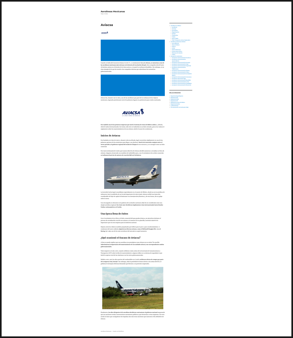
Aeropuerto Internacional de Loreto (180, 81)
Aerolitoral (174, 27)
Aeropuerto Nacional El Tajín (179, 78)
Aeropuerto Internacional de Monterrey (181, 85)
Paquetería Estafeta (175, 104)
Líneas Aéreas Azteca (177, 51)
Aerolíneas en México (176, 25)
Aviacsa (174, 46)
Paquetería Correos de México (178, 102)
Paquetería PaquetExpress (177, 96)
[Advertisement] (133, 50)
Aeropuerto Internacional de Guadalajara (182, 83)
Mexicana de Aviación (177, 53)
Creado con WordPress (118, 331)
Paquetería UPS (174, 100)
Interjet (174, 33)
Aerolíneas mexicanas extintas (178, 41)
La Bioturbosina (174, 105)
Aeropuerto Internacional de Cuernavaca (181, 77)
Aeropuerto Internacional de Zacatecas (181, 57)
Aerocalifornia (175, 43)
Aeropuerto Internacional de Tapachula (181, 65)
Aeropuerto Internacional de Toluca (180, 72)
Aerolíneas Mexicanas (113, 11)
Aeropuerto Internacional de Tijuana (181, 70)
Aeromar (174, 29)
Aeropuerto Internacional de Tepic (180, 64)
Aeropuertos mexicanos (176, 56)
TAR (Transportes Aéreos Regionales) (181, 40)
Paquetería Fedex (175, 99)
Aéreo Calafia (175, 38)
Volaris (173, 37)
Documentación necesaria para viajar (180, 107)
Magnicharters (175, 32)
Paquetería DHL (174, 97)
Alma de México (176, 45)
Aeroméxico (175, 30)
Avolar (173, 48)
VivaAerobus (175, 35)
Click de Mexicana (176, 49)
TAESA (173, 54)
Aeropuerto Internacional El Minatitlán (181, 80)
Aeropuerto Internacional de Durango (181, 62)
